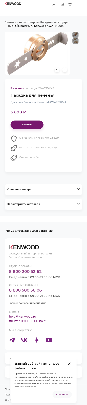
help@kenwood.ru (22, 316)
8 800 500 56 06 (25, 290)
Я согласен (62, 394)
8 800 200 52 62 (25, 271)
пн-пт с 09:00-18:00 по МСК (30, 321)
